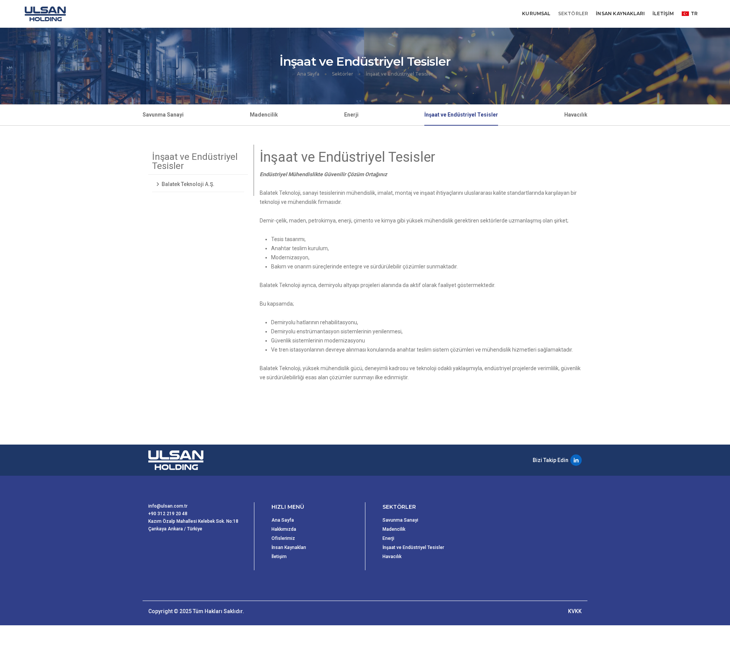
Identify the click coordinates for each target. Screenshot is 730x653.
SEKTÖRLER (573, 13)
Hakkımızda (283, 529)
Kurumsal (536, 13)
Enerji (351, 115)
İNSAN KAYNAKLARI (620, 13)
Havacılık (575, 115)
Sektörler (342, 74)
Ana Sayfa (308, 74)
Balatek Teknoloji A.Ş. (188, 184)
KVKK (575, 611)
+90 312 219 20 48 (167, 513)
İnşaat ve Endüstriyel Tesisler (461, 115)
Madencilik (264, 115)
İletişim (279, 556)
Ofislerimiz (283, 538)
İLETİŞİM (663, 13)
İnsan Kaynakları (288, 547)
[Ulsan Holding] (46, 13)
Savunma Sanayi (163, 115)
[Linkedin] (576, 460)
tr (694, 13)
